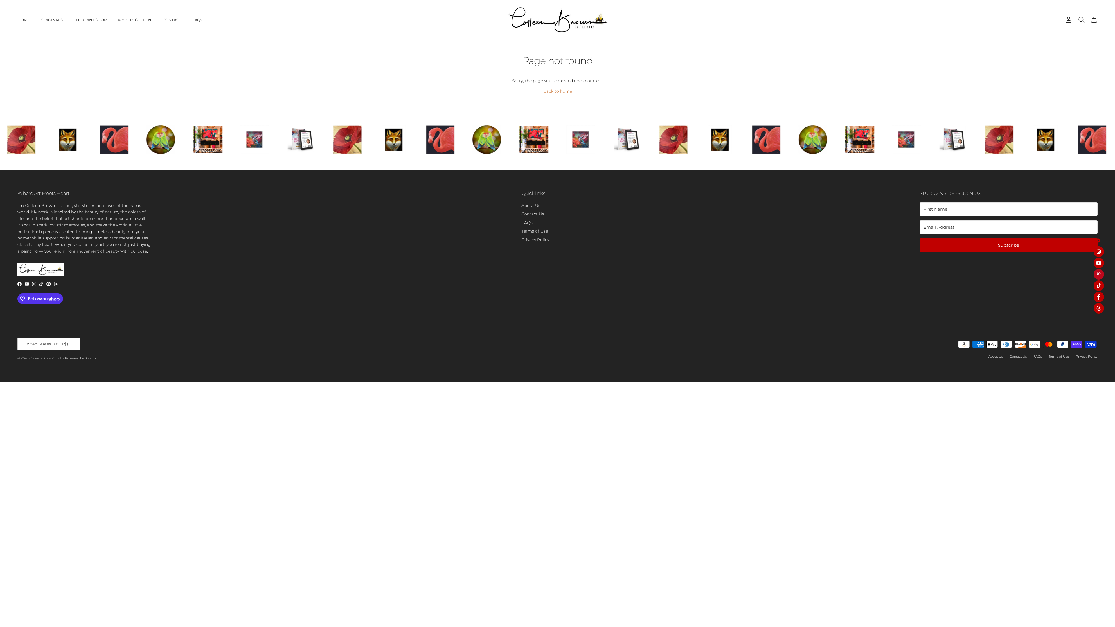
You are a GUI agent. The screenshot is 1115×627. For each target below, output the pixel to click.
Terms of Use (534, 231)
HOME (23, 19)
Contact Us (532, 214)
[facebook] (1099, 297)
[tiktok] (1099, 285)
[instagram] (1099, 251)
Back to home (557, 91)
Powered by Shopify (81, 358)
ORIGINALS (52, 19)
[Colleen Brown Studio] (557, 20)
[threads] (1099, 308)
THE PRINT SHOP (90, 19)
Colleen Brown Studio (46, 358)
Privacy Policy (535, 239)
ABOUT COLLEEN (134, 19)
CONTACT (172, 19)
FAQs (197, 19)
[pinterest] (1099, 274)
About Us (530, 205)
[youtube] (1099, 263)
